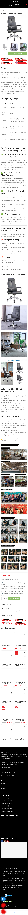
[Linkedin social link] (16, 2)
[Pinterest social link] (14, 2)
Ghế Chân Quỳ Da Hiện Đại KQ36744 (7, 720)
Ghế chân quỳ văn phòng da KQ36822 (19, 720)
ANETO (14, 439)
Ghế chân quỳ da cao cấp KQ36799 (7, 683)
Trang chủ (3, 10)
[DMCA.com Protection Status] (7, 901)
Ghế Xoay (17, 10)
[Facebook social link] (10, 2)
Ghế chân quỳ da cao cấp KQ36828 (20, 683)
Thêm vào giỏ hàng (17, 53)
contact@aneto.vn (11, 436)
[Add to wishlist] (11, 636)
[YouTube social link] (7, 841)
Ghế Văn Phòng (10, 10)
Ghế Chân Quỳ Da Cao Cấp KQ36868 (20, 701)
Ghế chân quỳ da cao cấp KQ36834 (7, 701)
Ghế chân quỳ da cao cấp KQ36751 (20, 665)
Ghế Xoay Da (23, 10)
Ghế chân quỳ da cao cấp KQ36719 (7, 665)
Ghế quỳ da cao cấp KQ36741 (6, 738)
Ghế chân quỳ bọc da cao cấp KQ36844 (7, 646)
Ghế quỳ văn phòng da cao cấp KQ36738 (20, 738)
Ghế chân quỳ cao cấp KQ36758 (20, 646)
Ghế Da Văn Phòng (12, 611)
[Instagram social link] (5, 841)
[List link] (14, 783)
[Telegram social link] (18, 2)
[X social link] (12, 2)
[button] (11, 634)
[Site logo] (14, 5)
